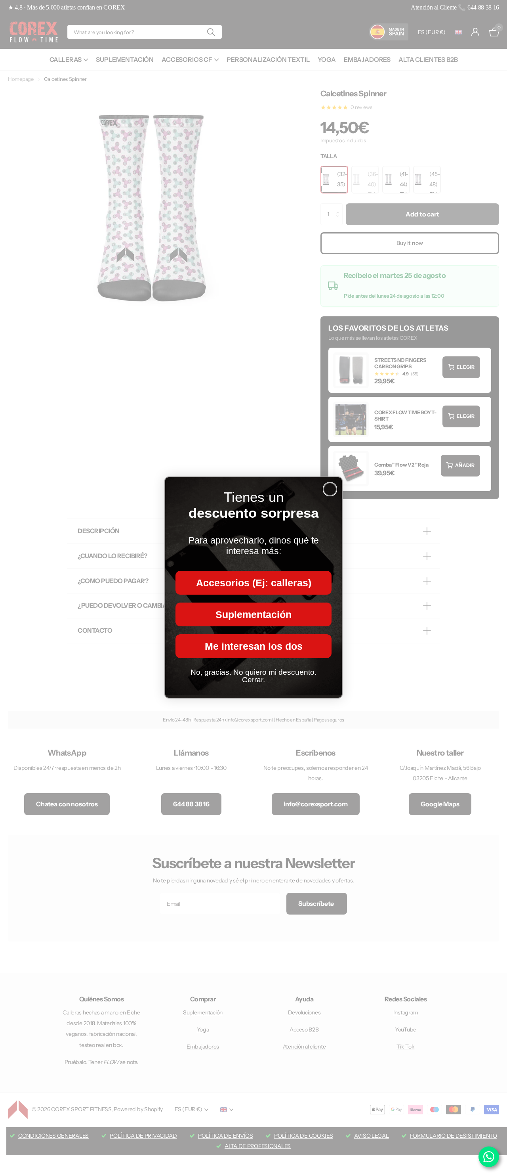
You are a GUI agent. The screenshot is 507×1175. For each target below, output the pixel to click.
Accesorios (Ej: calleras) (253, 582)
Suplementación (253, 614)
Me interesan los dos (254, 646)
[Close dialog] (330, 489)
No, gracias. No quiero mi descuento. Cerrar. (253, 676)
